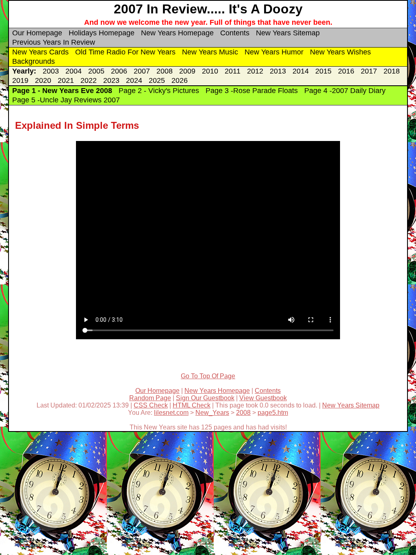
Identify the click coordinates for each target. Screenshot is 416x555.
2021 (66, 80)
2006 (119, 71)
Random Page (150, 398)
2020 (43, 80)
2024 (134, 80)
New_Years (212, 412)
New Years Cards (40, 52)
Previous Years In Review (53, 42)
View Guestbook (263, 398)
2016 (346, 71)
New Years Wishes (340, 52)
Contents (234, 33)
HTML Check (191, 405)
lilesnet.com (171, 412)
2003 (51, 71)
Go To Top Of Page (208, 376)
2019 (20, 80)
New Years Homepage (177, 33)
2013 (278, 71)
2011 (232, 71)
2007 (142, 71)
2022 (88, 80)
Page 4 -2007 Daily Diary (345, 91)
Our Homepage (37, 33)
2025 (157, 80)
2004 (73, 71)
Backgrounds (33, 61)
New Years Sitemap (288, 33)
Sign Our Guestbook (205, 398)
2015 (323, 71)
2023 (111, 80)
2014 (300, 71)
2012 (255, 71)
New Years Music (210, 52)
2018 (392, 71)
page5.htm (273, 412)
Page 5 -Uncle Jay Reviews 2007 (66, 100)
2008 (164, 71)
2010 (210, 71)
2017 (369, 71)
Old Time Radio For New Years (125, 52)
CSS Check (151, 405)
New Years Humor (274, 52)
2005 (96, 71)
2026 (179, 80)
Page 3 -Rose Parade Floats (252, 91)
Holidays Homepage (101, 33)
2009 (187, 71)
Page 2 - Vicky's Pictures (159, 91)
